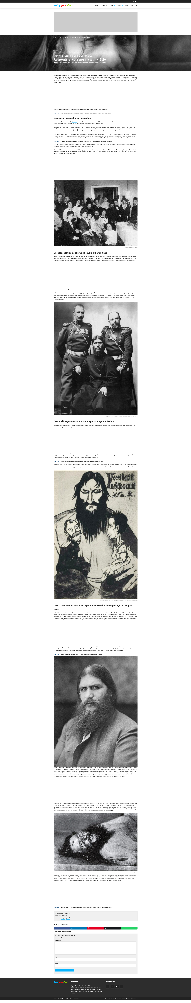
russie (62, 917)
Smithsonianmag (63, 915)
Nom (56, 957)
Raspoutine (74, 121)
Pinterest (92, 928)
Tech (96, 5)
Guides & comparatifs (72, 1)
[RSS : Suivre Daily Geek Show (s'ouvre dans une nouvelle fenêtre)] (135, 1)
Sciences (104, 5)
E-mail (57, 963)
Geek (112, 5)
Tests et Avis (64, 1)
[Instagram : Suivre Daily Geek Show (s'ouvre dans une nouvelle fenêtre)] (133, 1)
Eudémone (59, 913)
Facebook (58, 928)
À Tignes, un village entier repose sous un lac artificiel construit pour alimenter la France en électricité (86, 141)
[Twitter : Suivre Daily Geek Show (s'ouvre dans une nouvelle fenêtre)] (137, 1)
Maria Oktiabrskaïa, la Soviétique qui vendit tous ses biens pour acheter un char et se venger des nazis (86, 907)
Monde (119, 5)
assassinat (72, 917)
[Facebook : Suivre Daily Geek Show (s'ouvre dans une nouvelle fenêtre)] (132, 1)
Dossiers (63, 919)
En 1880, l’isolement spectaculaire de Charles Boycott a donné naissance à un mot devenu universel (86, 113)
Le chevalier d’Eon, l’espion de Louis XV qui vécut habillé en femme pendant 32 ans (81, 654)
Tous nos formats (57, 1)
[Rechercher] (137, 5)
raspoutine (66, 917)
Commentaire (58, 940)
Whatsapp (125, 928)
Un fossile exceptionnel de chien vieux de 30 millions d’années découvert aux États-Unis (83, 289)
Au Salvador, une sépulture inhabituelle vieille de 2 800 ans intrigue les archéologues (82, 461)
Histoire (68, 919)
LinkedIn (75, 928)
